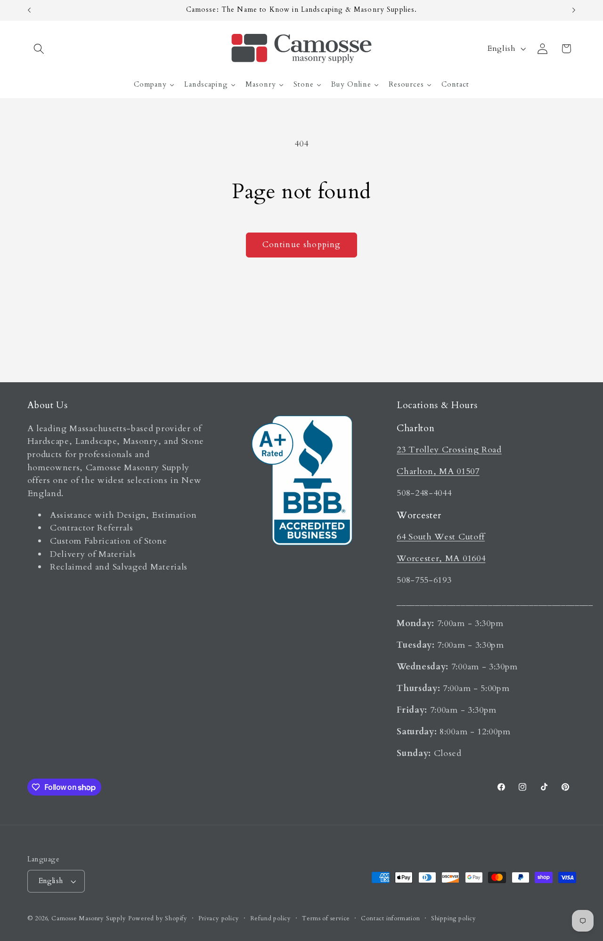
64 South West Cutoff (441, 537)
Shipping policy (453, 919)
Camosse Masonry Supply (88, 919)
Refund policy (270, 919)
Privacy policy (218, 919)
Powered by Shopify (157, 919)
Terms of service (326, 919)
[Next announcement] (573, 10)
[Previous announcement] (29, 10)
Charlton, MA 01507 (438, 471)
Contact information (390, 919)
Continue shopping (301, 244)
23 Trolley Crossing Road (449, 450)
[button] (39, 49)
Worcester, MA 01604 (441, 558)
